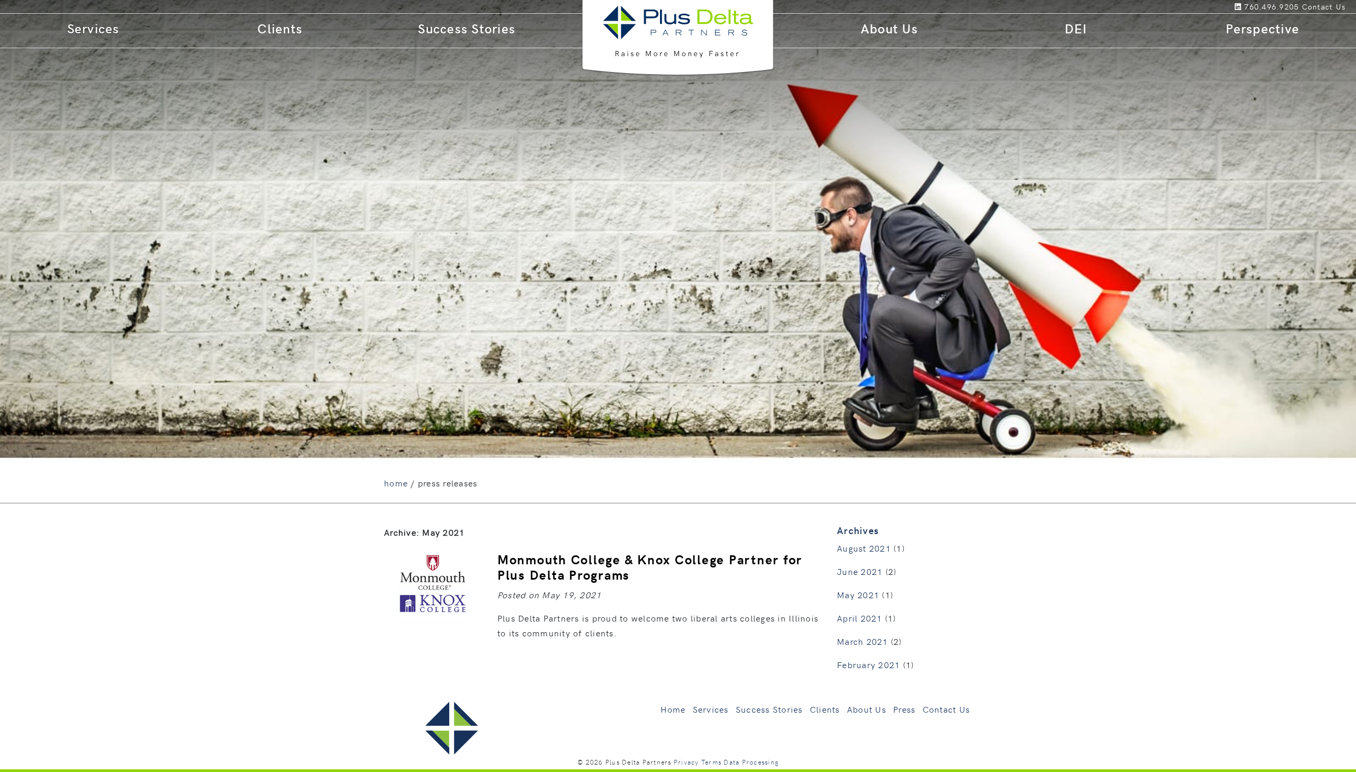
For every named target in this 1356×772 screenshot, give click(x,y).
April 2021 (859, 618)
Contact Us (946, 709)
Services (93, 28)
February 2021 (868, 664)
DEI (1076, 28)
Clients (279, 28)
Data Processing (751, 762)
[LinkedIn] (1240, 7)
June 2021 (859, 571)
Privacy (686, 762)
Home (673, 709)
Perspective (1262, 28)
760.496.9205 (1271, 7)
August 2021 (864, 548)
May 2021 (858, 594)
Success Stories (466, 28)
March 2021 (862, 641)
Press (904, 709)
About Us (889, 28)
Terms (711, 762)
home (396, 483)
